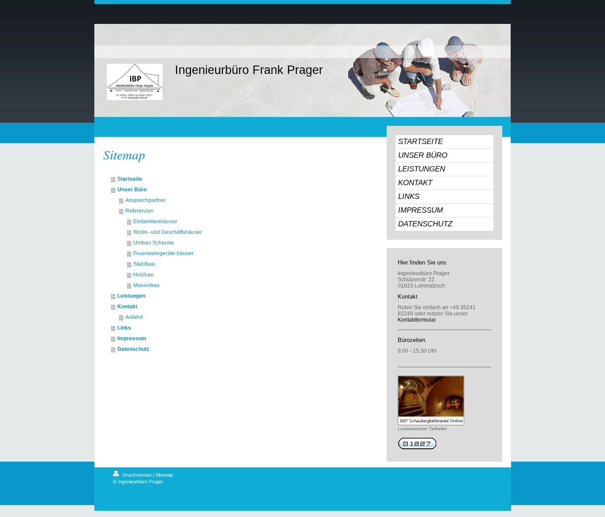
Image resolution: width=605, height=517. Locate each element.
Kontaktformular (416, 320)
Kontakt (127, 306)
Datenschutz (133, 349)
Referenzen (139, 211)
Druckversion (137, 475)
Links (124, 328)
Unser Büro (132, 190)
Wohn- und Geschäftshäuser (167, 232)
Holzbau (143, 275)
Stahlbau (144, 264)
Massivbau (146, 285)
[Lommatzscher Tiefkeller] (431, 400)
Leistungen (131, 296)
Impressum (131, 338)
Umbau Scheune (153, 243)
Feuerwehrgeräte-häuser (163, 253)
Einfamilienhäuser (155, 221)
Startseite (129, 179)
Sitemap (164, 475)
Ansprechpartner (145, 200)
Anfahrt (134, 317)
